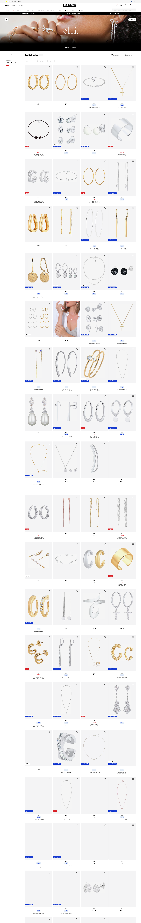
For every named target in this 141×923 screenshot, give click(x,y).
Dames (7, 5)
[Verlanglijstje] (130, 5)
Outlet (9, 1)
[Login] (121, 5)
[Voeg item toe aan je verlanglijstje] (49, 67)
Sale (34, 61)
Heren (14, 5)
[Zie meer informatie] (38, 107)
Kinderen (21, 5)
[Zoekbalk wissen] (134, 10)
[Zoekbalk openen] (113, 10)
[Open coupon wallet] (117, 5)
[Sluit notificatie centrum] (126, 5)
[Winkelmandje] (135, 5)
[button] (116, 55)
